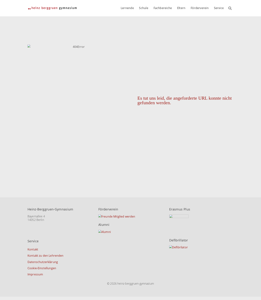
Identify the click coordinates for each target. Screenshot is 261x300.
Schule (143, 8)
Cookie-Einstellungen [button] (42, 268)
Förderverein (200, 8)
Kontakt (33, 249)
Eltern (181, 8)
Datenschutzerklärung (43, 262)
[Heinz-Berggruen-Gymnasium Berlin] (52, 8)
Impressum (35, 274)
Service (219, 8)
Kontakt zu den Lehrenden (46, 256)
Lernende (127, 8)
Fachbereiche (163, 8)
